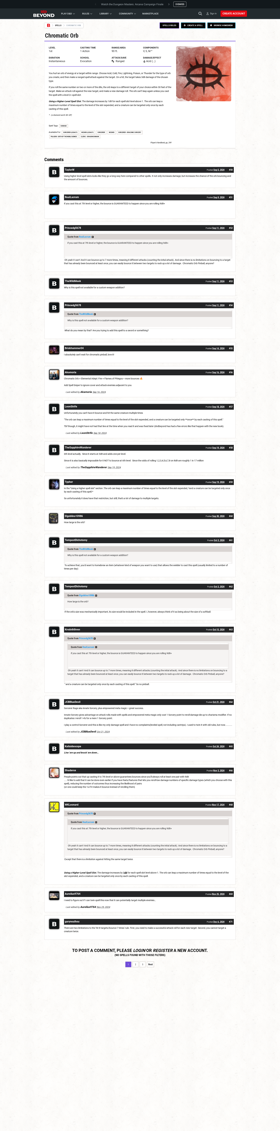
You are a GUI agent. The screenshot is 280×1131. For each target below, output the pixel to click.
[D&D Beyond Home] (43, 13)
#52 (231, 228)
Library (104, 13)
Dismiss (179, 4)
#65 (231, 746)
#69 (231, 894)
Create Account (233, 13)
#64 (231, 702)
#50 (231, 170)
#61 (231, 540)
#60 (231, 516)
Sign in (213, 13)
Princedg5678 (86, 638)
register (163, 950)
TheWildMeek (86, 314)
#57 (231, 406)
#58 (231, 447)
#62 (231, 586)
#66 (231, 770)
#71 (231, 921)
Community (126, 13)
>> (93, 237)
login (139, 950)
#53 (231, 281)
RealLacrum (85, 236)
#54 (231, 305)
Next (150, 964)
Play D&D (66, 13)
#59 (231, 482)
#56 (231, 372)
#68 (231, 804)
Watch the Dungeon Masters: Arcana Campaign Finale (132, 4)
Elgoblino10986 (86, 595)
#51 (231, 197)
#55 (231, 348)
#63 (231, 629)
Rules (85, 13)
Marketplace (150, 13)
